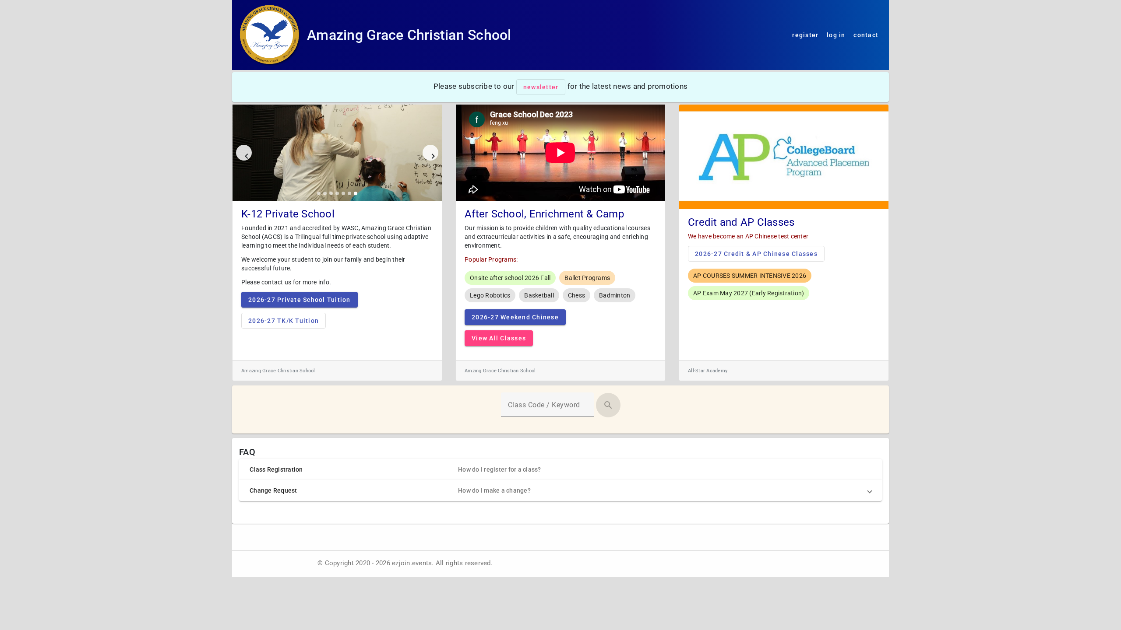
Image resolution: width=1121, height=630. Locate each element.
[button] (560, 469)
